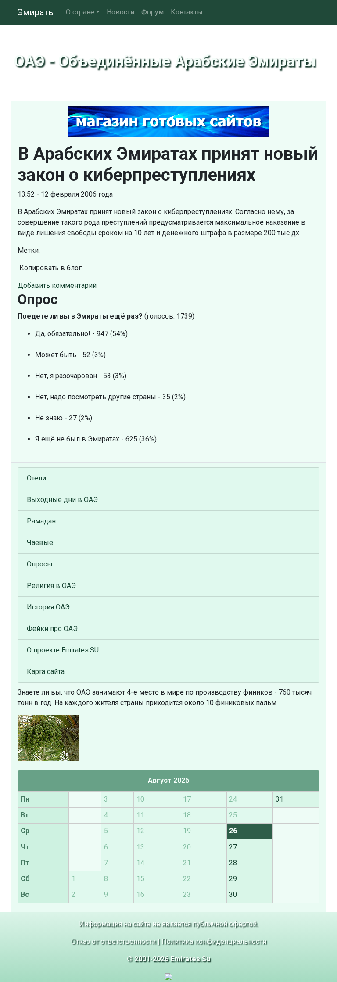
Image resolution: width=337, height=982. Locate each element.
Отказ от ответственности (113, 941)
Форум (152, 12)
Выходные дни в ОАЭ (62, 499)
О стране (80, 12)
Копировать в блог (50, 268)
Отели (36, 478)
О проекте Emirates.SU (63, 650)
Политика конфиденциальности (213, 941)
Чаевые (40, 542)
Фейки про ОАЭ (52, 628)
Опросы (40, 564)
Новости (120, 12)
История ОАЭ (48, 607)
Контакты (187, 12)
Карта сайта (46, 671)
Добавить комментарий (57, 285)
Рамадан (41, 521)
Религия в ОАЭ (51, 585)
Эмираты (36, 12)
